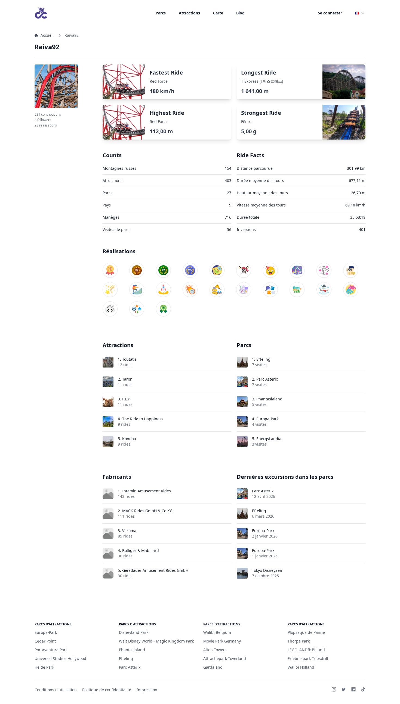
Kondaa (129, 438)
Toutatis (129, 359)
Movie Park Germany (222, 641)
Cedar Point (45, 641)
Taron (127, 379)
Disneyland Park (133, 632)
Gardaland (213, 667)
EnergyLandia (268, 438)
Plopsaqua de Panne (306, 632)
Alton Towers (215, 649)
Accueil (47, 35)
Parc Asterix (267, 379)
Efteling (263, 359)
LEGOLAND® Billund (306, 649)
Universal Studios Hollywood (60, 658)
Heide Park (44, 667)
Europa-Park (267, 418)
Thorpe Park (299, 641)
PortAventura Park (51, 649)
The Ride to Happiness (142, 418)
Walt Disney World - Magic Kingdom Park (156, 641)
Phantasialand (269, 399)
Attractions (189, 13)
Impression (147, 689)
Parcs (161, 13)
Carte (218, 13)
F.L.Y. (126, 399)
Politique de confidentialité (106, 689)
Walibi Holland (301, 667)
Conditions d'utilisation (56, 689)
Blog (240, 13)
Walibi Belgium (217, 632)
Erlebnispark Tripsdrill (308, 658)
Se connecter (330, 13)
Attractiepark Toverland (224, 658)
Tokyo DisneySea (267, 570)
